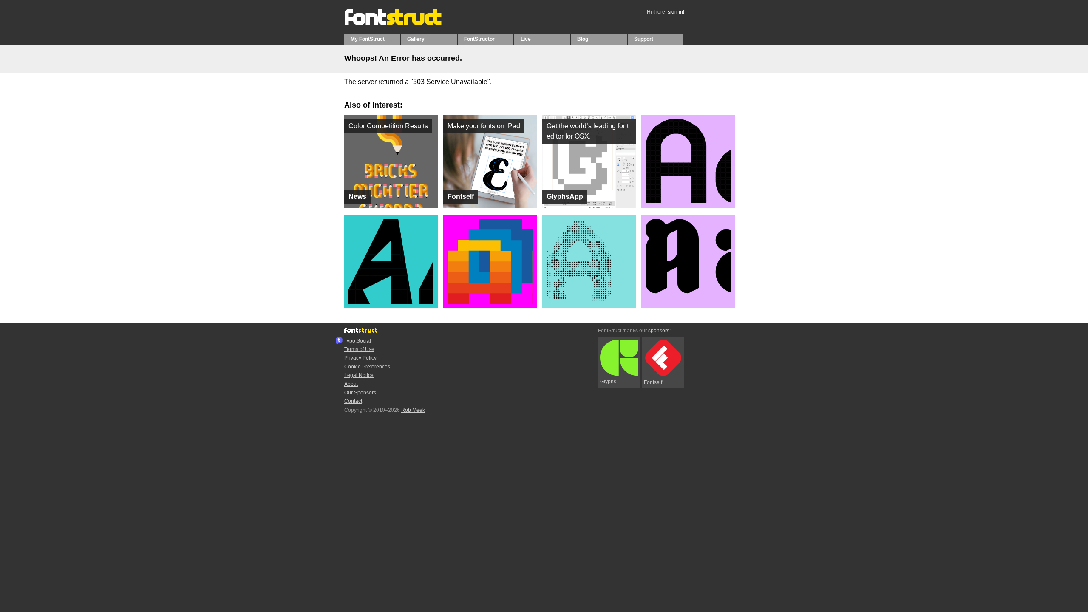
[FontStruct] (401, 23)
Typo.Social (357, 341)
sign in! (676, 12)
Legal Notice (359, 375)
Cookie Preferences (367, 367)
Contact (353, 401)
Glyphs (608, 382)
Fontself (653, 382)
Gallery (416, 39)
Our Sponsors (360, 393)
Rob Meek (413, 410)
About (351, 384)
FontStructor (479, 39)
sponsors (658, 331)
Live (526, 39)
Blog (582, 39)
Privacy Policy (360, 358)
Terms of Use (359, 349)
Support (643, 39)
